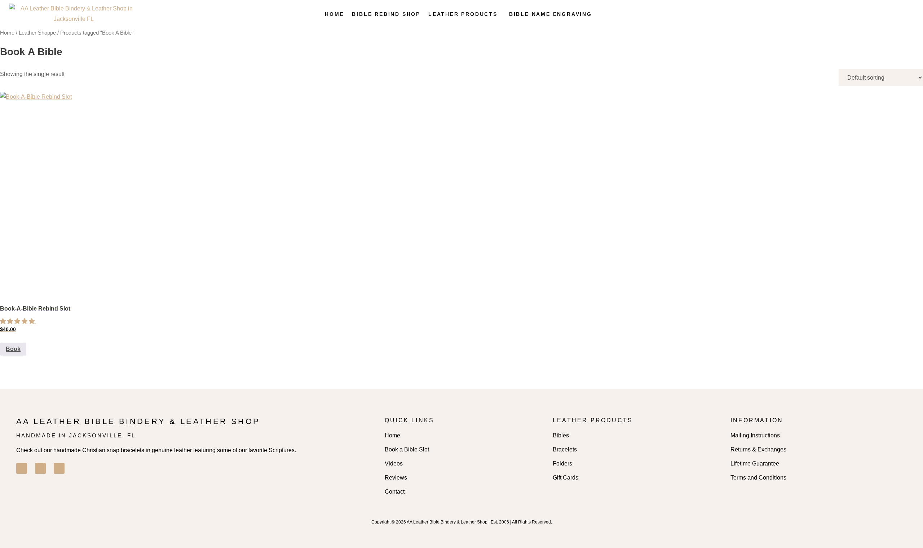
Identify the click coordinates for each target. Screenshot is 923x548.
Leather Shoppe (37, 33)
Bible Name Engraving (550, 14)
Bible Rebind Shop (386, 14)
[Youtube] (59, 468)
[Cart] (896, 14)
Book (13, 349)
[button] (464, 14)
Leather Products (463, 14)
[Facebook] (21, 468)
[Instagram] (40, 468)
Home (334, 14)
